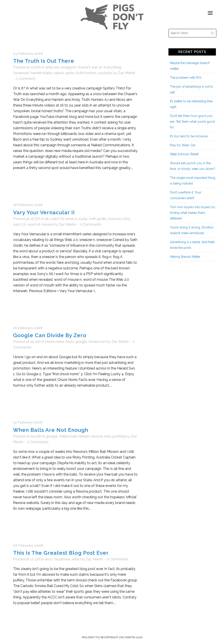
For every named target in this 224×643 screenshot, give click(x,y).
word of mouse (40, 224)
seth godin (97, 219)
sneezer (114, 219)
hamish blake (41, 73)
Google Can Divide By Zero (49, 335)
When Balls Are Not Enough (50, 430)
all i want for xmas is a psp (66, 219)
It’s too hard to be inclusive (189, 136)
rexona (96, 436)
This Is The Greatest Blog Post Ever (61, 553)
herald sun (97, 342)
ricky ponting (114, 436)
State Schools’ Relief (184, 154)
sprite (69, 73)
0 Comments (90, 224)
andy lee (52, 67)
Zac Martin (126, 73)
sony (126, 219)
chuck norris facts (59, 342)
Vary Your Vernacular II (44, 212)
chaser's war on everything (99, 67)
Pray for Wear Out (182, 145)
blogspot (68, 67)
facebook (21, 73)
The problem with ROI (185, 77)
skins (76, 559)
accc (49, 559)
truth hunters (86, 73)
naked (59, 73)
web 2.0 (19, 224)
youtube (105, 73)
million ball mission (74, 436)
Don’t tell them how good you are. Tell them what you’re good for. (192, 121)
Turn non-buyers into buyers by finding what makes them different (192, 212)
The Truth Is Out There (43, 61)
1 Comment (25, 79)
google (81, 342)
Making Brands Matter (185, 256)
